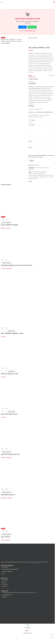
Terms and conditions (7, 571)
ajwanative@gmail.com (7, 594)
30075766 (4, 596)
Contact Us (4, 586)
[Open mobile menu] (1, 2)
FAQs (3, 573)
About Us (4, 582)
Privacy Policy (5, 567)
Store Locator (5, 579)
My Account (4, 584)
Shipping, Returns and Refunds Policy (10, 569)
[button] (11, 331)
